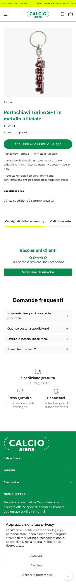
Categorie (9, 470)
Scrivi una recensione (38, 272)
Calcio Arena (12, 458)
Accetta (36, 555)
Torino (8, 102)
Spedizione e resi (14, 191)
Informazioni (11, 482)
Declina (36, 565)
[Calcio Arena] (38, 14)
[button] (62, 14)
